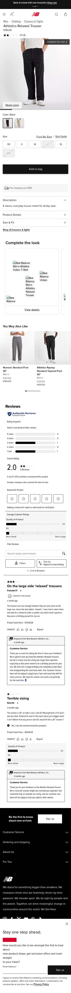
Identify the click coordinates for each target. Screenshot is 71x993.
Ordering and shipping (16, 842)
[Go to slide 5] (33, 391)
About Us (8, 852)
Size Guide (61, 136)
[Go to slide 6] (34, 391)
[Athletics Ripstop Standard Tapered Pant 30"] (51, 348)
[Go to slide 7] (36, 391)
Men (5, 21)
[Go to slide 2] (35, 7)
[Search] (56, 14)
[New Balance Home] (35, 14)
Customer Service (13, 832)
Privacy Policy (41, 984)
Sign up (50, 818)
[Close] (66, 923)
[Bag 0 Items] (65, 14)
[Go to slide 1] (33, 7)
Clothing (16, 21)
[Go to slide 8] (38, 391)
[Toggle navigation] (4, 14)
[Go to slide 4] (31, 391)
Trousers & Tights (33, 21)
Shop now (52, 2)
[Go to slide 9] (39, 391)
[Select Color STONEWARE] (19, 123)
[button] (11, 14)
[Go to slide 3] (38, 7)
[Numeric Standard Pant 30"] (17, 348)
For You (7, 862)
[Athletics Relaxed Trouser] (35, 73)
